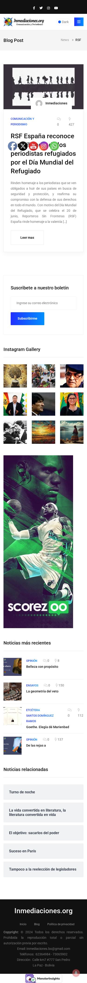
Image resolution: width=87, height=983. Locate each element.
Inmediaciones (56, 103)
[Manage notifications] (76, 973)
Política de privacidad (60, 924)
